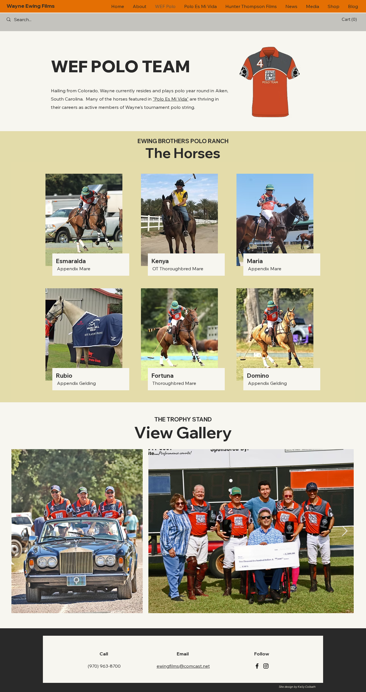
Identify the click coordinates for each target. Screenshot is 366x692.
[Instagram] (265, 666)
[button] (350, 19)
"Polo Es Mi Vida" (170, 99)
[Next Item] (344, 531)
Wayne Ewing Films (31, 6)
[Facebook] (257, 666)
